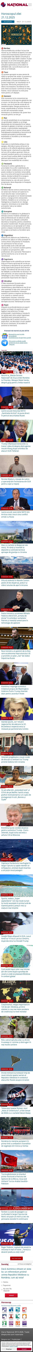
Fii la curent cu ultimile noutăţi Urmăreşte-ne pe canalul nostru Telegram (18, 342)
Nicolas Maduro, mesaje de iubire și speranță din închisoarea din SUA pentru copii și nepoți (16, 481)
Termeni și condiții (13, 1346)
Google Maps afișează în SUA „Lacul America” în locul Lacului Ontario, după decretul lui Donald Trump (16, 938)
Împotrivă (6, 1285)
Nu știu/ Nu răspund (7, 1290)
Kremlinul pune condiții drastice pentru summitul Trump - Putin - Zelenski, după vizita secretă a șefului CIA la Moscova (15, 831)
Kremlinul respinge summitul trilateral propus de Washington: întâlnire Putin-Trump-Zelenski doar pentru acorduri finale (15, 690)
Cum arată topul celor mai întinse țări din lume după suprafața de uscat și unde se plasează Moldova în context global (15, 973)
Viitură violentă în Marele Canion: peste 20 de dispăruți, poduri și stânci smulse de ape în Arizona (15, 582)
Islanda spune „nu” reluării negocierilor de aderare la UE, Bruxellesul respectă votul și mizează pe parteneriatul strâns (14, 725)
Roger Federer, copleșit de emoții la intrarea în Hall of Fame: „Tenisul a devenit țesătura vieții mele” (16, 1249)
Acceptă (24, 1349)
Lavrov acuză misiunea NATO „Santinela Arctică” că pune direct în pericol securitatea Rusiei (15, 413)
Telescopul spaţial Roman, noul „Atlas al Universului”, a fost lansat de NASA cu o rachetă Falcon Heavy (16, 1110)
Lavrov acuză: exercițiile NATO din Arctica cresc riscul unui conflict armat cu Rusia (15, 514)
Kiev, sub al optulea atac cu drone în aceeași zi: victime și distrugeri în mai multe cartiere (16, 1042)
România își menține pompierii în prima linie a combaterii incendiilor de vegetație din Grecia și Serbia (16, 1143)
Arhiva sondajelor (25, 1264)
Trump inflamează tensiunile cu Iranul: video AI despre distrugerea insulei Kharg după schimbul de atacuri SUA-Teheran (15, 447)
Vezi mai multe (16, 1258)
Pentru (5, 1282)
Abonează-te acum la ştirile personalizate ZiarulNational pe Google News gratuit (20, 335)
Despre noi (5, 1339)
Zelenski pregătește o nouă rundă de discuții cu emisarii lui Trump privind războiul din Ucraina (15, 759)
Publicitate (16, 1339)
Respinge (9, 1349)
